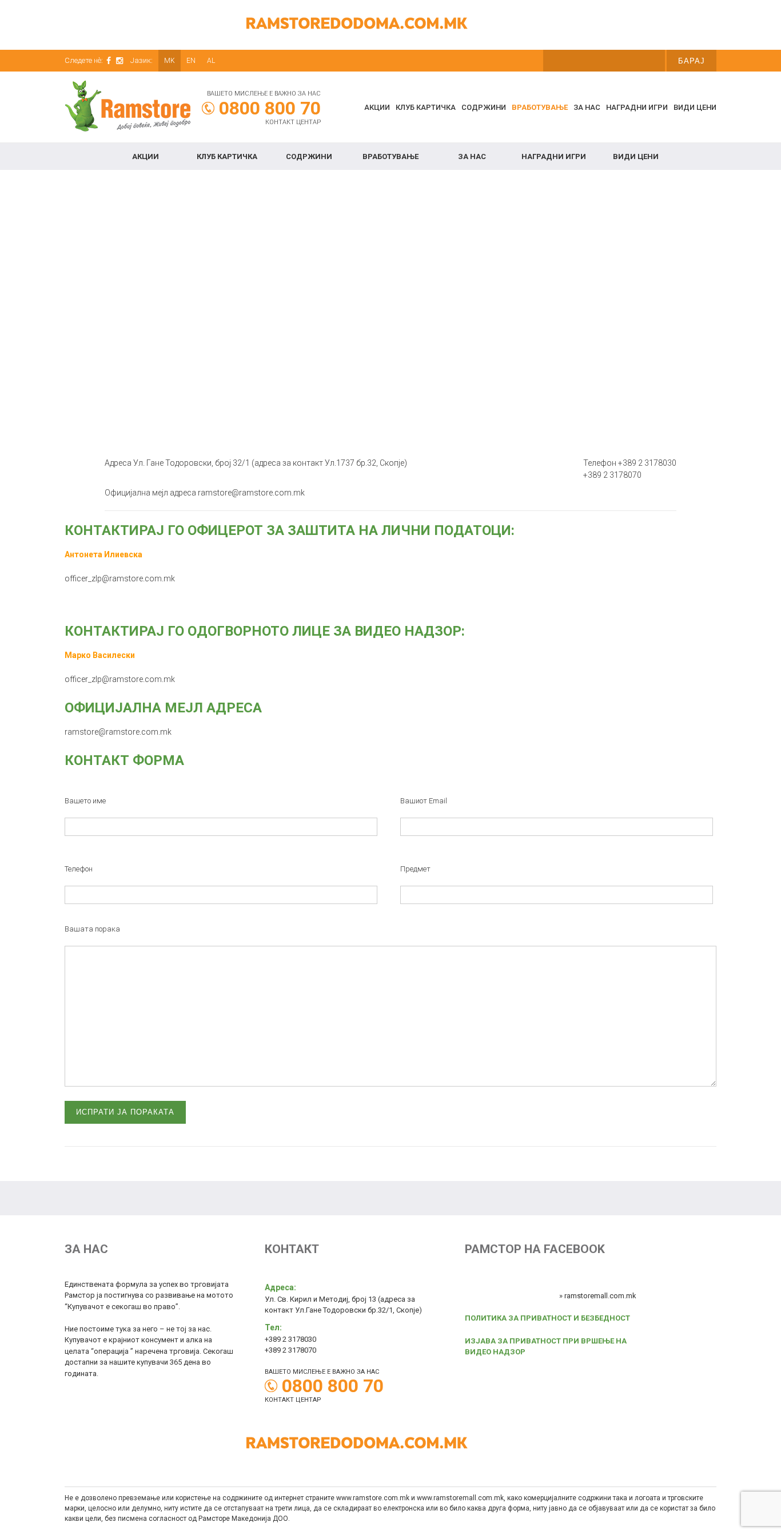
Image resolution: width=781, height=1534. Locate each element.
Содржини (483, 107)
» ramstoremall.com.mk (597, 1295)
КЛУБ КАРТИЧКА (426, 107)
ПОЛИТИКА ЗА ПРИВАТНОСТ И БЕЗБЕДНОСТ (547, 1318)
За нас (586, 107)
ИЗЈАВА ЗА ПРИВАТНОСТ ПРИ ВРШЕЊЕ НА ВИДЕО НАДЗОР (546, 1347)
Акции (377, 107)
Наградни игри (637, 107)
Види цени (695, 107)
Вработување (540, 107)
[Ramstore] (127, 108)
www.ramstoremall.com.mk (460, 1498)
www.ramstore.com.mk (372, 1498)
